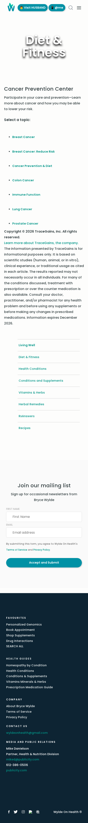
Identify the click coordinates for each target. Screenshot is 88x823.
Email (9, 524)
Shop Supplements (20, 635)
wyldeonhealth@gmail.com (27, 733)
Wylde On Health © (67, 812)
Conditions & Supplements (26, 676)
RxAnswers (27, 416)
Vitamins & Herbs (32, 392)
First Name (13, 509)
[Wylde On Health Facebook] (9, 812)
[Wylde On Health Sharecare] (38, 812)
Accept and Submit (44, 562)
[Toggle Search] (70, 7)
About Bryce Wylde (20, 706)
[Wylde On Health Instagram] (23, 812)
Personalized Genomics (24, 624)
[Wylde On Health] (10, 7)
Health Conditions (32, 369)
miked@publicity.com (22, 759)
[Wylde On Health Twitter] (15, 812)
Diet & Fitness (29, 357)
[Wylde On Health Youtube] (30, 812)
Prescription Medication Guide (29, 687)
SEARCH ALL (14, 646)
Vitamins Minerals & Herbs (26, 682)
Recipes (24, 428)
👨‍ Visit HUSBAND (33, 8)
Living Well (27, 345)
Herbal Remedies (31, 404)
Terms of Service (16, 549)
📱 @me (57, 8)
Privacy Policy (41, 549)
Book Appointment (20, 630)
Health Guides (19, 658)
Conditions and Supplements (41, 381)
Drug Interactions (19, 641)
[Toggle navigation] (79, 8)
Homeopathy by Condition (26, 665)
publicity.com (16, 770)
